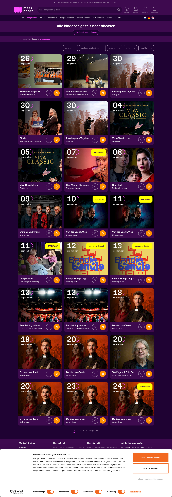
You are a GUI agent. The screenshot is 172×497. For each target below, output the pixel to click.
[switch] (74, 492)
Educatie (118, 18)
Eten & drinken (98, 18)
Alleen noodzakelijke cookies (150, 479)
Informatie (52, 18)
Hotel (109, 18)
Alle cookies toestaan (151, 457)
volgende (94, 431)
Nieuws (42, 18)
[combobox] (70, 48)
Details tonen (135, 492)
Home (22, 18)
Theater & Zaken (83, 18)
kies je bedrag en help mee (86, 32)
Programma (32, 18)
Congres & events (67, 18)
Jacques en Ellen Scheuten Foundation (136, 447)
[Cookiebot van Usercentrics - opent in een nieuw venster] (17, 492)
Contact (22, 447)
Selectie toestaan (150, 468)
